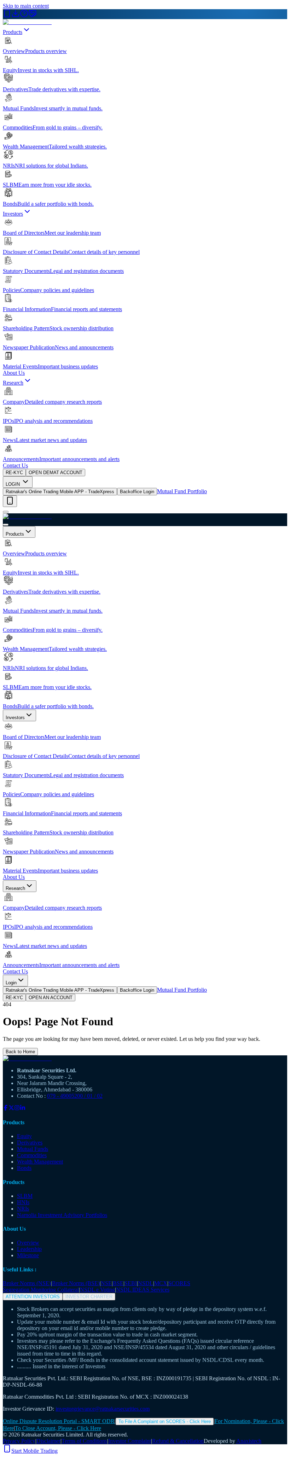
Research (13, 383)
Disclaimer (48, 1441)
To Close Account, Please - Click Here (58, 1428)
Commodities (32, 1155)
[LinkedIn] (22, 1109)
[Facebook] (5, 1109)
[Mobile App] (7, 16)
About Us (14, 373)
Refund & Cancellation (178, 1441)
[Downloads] (15, 16)
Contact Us (15, 465)
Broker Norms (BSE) (76, 1283)
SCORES (179, 1283)
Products (12, 32)
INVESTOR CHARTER (88, 1296)
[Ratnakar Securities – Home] (27, 22)
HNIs (23, 1202)
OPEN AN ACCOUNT (50, 997)
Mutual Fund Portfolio (182, 491)
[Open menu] (5, 512)
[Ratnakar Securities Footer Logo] (145, 1058)
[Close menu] (5, 525)
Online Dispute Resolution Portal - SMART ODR (59, 1421)
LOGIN (13, 484)
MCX (160, 1283)
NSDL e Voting (97, 1290)
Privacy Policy (19, 1441)
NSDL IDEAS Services (142, 1290)
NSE (106, 1283)
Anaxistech (248, 1441)
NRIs (23, 1209)
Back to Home (20, 1051)
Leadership (29, 1249)
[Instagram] (17, 1109)
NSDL (145, 1283)
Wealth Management (40, 1162)
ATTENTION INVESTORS (33, 1296)
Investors (13, 214)
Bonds (24, 1168)
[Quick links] (10, 501)
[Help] (24, 16)
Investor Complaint (129, 1441)
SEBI (130, 1283)
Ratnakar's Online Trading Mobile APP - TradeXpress (60, 491)
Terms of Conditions (84, 1441)
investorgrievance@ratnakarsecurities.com (103, 1409)
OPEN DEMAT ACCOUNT (55, 472)
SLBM (25, 1196)
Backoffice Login (137, 491)
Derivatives (29, 1143)
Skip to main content (26, 6)
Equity (24, 1136)
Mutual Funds (32, 1149)
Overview (28, 1243)
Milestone (28, 1255)
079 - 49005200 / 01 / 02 (75, 1096)
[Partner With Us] (32, 16)
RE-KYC (14, 472)
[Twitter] (11, 1109)
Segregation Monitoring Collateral (41, 1290)
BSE (118, 1283)
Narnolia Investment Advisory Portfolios (62, 1215)
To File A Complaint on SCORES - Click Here (164, 1421)
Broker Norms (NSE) (27, 1283)
